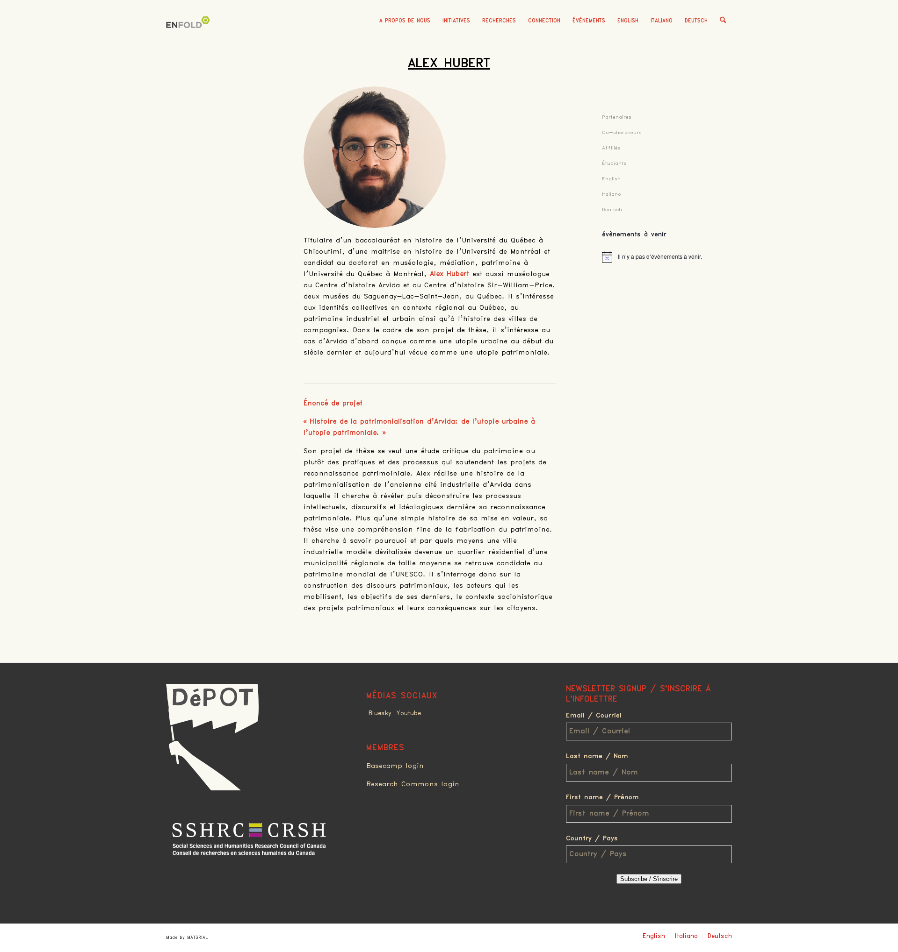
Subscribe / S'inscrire (649, 878)
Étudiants (614, 163)
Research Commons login (412, 784)
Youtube (408, 713)
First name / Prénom (602, 797)
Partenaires (616, 117)
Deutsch (696, 21)
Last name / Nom (597, 756)
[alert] (667, 257)
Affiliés (611, 148)
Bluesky (380, 713)
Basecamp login (395, 766)
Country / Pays (592, 838)
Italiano (662, 21)
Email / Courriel (594, 715)
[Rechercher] (723, 21)
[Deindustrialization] (189, 35)
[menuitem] (404, 21)
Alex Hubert (449, 63)
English (627, 21)
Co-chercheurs (622, 132)
